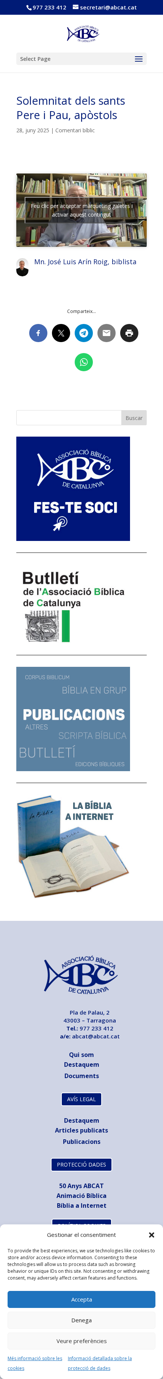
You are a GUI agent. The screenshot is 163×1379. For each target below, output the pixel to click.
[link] (82, 33)
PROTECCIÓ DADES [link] (81, 1164)
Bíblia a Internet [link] (82, 1205)
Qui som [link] (81, 1055)
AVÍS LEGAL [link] (81, 1099)
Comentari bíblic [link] (75, 130)
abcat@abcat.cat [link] (96, 1036)
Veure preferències (81, 1341)
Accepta (81, 1299)
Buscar (134, 417)
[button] (151, 1235)
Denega (81, 1320)
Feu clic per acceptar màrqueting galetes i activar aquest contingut (82, 210)
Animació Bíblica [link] (81, 1196)
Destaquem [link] (81, 1064)
